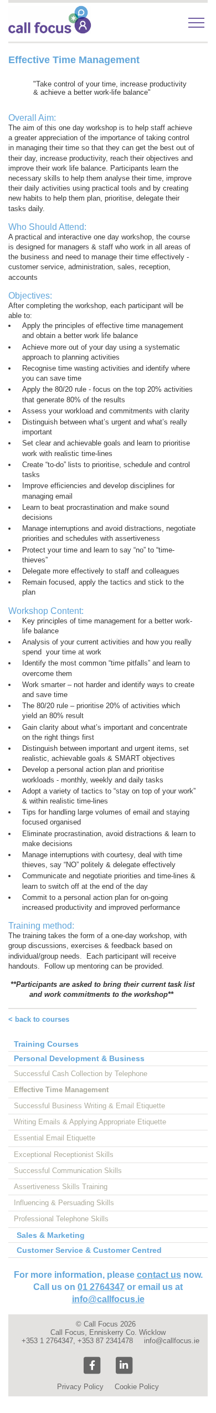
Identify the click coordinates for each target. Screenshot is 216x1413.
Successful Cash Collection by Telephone (80, 1073)
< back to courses (38, 1019)
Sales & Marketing (51, 1235)
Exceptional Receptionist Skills (64, 1154)
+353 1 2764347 (47, 1341)
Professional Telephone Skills (61, 1219)
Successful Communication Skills (68, 1170)
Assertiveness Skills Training (60, 1186)
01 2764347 (101, 1287)
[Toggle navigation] (196, 23)
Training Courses (46, 1044)
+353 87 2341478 (105, 1341)
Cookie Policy (137, 1387)
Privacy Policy (80, 1387)
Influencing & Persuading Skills (64, 1203)
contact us (159, 1274)
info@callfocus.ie (108, 1299)
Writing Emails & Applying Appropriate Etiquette (90, 1122)
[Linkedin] (124, 1365)
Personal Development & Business (79, 1058)
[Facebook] (92, 1365)
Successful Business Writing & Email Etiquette (89, 1106)
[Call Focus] (49, 31)
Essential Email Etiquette (54, 1138)
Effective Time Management (61, 1090)
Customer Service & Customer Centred (89, 1250)
